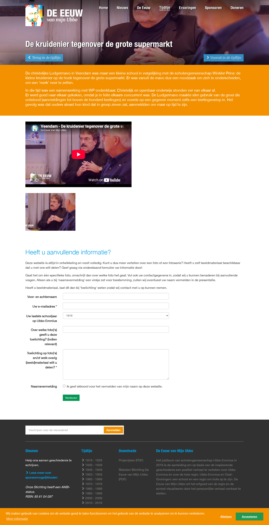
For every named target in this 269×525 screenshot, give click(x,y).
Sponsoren (213, 7)
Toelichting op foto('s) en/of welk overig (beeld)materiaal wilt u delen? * (41, 360)
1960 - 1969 (93, 479)
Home (103, 7)
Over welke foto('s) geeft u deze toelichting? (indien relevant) (43, 337)
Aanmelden (113, 430)
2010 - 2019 (93, 503)
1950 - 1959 (93, 474)
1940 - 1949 (93, 469)
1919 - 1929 (93, 460)
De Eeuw (143, 7)
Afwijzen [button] (226, 516)
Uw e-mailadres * (44, 306)
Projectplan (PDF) (131, 460)
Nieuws (122, 7)
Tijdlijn (164, 7)
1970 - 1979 (93, 484)
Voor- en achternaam (42, 296)
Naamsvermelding (44, 386)
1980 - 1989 (93, 488)
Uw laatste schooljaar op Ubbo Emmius (41, 318)
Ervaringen (187, 7)
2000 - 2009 (93, 498)
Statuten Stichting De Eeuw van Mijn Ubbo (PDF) (134, 474)
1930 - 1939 (93, 465)
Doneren (237, 7)
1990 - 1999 (93, 493)
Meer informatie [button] (17, 518)
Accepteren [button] (249, 516)
